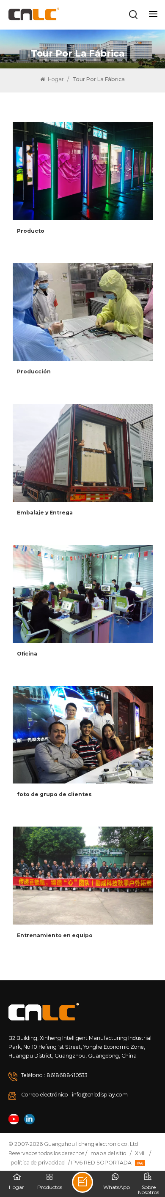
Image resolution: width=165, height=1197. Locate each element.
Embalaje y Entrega (45, 512)
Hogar (55, 79)
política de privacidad (38, 1162)
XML (140, 1153)
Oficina (27, 653)
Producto (30, 231)
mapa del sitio (108, 1153)
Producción (34, 371)
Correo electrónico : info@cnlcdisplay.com (74, 1094)
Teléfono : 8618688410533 (54, 1075)
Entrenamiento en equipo (55, 935)
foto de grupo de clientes (54, 794)
